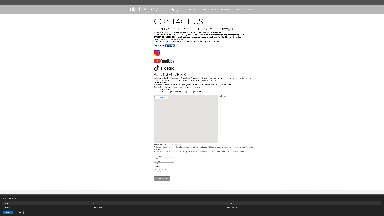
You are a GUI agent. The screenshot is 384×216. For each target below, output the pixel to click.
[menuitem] (194, 11)
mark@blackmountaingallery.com (171, 39)
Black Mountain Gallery (154, 9)
